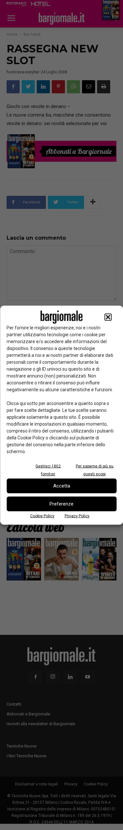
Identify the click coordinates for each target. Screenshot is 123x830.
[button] (108, 317)
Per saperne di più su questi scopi (94, 470)
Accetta (61, 486)
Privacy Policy (77, 515)
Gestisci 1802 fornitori (48, 470)
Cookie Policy (42, 515)
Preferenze (61, 504)
